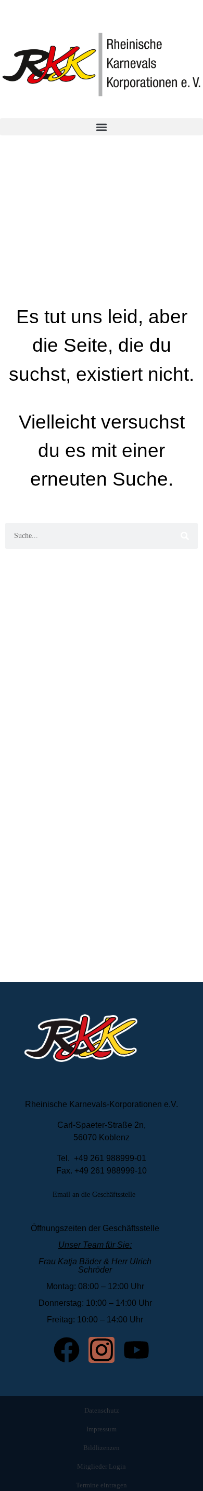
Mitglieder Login (101, 1466)
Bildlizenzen (101, 1448)
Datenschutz (101, 1410)
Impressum (101, 1429)
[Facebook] (67, 1350)
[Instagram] (101, 1350)
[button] (101, 126)
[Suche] (185, 536)
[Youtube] (136, 1350)
